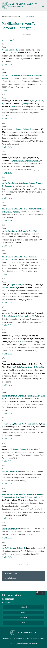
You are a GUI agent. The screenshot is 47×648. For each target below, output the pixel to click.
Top (42, 593)
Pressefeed (23, 617)
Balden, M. (14, 494)
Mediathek (23, 607)
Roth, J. (23, 497)
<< (17, 565)
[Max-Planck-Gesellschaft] (14, 632)
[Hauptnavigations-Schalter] (43, 6)
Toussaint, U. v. (7, 75)
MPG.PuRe (8, 65)
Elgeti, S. (22, 494)
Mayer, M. (32, 208)
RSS (23, 623)
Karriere (6, 603)
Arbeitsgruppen (11, 573)
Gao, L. (35, 101)
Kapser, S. (8, 211)
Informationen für (10, 595)
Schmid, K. (16, 183)
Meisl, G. (26, 104)
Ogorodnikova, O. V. (11, 497)
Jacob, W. (39, 367)
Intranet (23, 612)
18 (21, 565)
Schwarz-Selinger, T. (9, 50)
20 (26, 565)
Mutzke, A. (18, 75)
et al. (13, 107)
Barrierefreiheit (38, 639)
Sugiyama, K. (28, 75)
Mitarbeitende (10, 578)
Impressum (7, 639)
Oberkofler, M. (18, 161)
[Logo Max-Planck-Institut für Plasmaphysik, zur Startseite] (19, 5)
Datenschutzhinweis (21, 639)
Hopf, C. (15, 367)
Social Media (8, 599)
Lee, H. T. (5, 548)
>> (29, 565)
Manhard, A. (6, 183)
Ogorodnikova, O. (17, 285)
